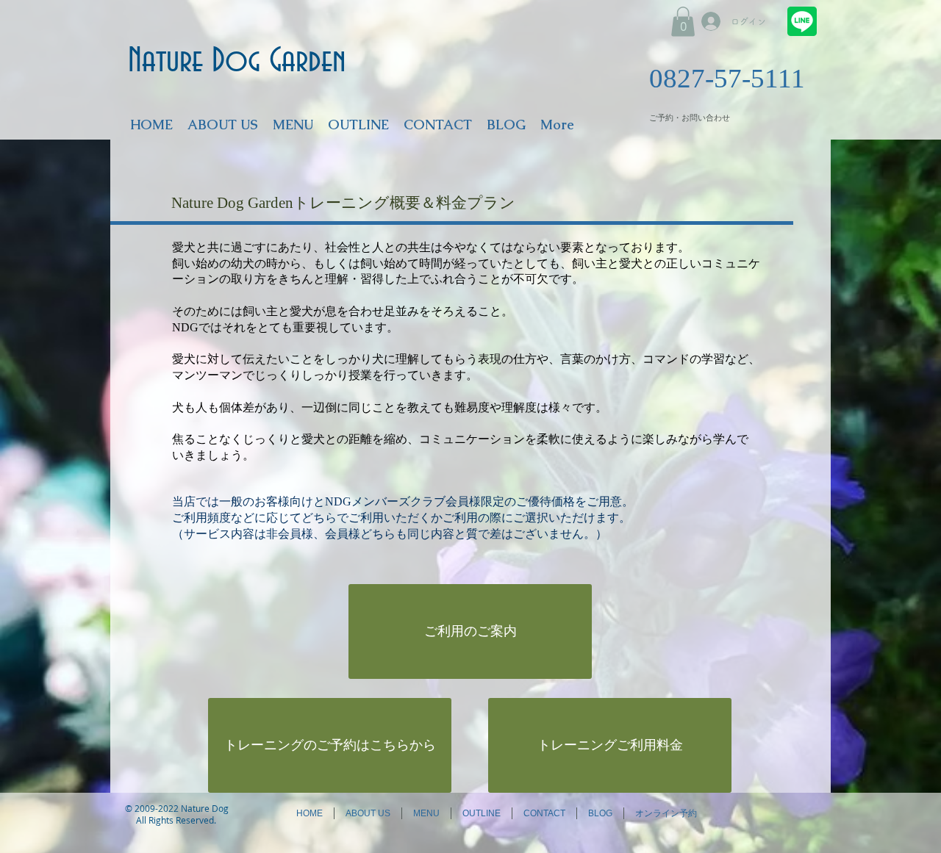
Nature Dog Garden (237, 61)
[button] (682, 22)
